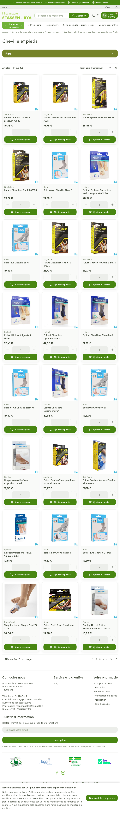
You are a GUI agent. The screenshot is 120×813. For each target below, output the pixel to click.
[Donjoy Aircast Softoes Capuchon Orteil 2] (20, 455)
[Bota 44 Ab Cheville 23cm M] (20, 383)
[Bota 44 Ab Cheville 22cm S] (60, 165)
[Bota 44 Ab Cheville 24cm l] (99, 528)
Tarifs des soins (102, 703)
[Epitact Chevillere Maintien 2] (99, 310)
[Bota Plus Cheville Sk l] (99, 383)
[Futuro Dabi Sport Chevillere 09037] (60, 600)
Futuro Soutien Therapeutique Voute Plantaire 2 (59, 481)
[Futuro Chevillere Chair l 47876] (20, 165)
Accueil (5, 31)
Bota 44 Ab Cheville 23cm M (19, 407)
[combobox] (52, 15)
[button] (60, 53)
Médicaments (52, 24)
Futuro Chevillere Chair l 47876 (20, 190)
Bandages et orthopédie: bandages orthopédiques (88, 31)
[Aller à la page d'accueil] (17, 15)
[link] (93, 658)
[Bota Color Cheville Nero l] (60, 528)
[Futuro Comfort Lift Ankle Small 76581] (60, 93)
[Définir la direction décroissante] (116, 67)
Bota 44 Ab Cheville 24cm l (97, 552)
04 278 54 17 (21, 696)
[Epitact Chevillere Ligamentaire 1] (60, 383)
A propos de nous (103, 683)
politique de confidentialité (92, 746)
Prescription (100, 699)
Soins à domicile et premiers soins (78, 24)
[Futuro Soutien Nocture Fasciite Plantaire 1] (99, 455)
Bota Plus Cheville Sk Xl (16, 262)
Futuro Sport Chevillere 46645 (98, 117)
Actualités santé (102, 691)
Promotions (35, 24)
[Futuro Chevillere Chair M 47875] (60, 238)
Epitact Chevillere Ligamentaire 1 (52, 409)
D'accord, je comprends (102, 798)
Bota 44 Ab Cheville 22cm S (57, 190)
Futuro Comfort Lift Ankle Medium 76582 (17, 119)
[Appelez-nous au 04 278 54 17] (93, 15)
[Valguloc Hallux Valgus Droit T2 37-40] (20, 600)
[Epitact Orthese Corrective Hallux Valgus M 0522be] (99, 165)
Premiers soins (53, 31)
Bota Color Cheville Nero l (57, 552)
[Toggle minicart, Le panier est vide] (104, 15)
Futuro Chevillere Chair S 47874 (99, 262)
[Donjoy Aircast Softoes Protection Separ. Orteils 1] (99, 600)
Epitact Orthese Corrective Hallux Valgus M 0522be (97, 191)
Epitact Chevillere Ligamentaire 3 (52, 336)
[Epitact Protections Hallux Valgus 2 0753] (20, 528)
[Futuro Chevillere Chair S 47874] (99, 238)
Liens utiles (99, 687)
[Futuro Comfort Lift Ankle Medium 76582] (20, 93)
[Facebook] (57, 773)
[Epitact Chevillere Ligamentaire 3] (60, 310)
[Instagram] (63, 773)
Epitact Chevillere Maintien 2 (98, 335)
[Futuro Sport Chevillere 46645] (99, 93)
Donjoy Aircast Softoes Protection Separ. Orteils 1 (96, 626)
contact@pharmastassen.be (27, 699)
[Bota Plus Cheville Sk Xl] (20, 238)
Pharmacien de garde (105, 695)
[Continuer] (116, 658)
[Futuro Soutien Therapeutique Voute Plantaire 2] (60, 455)
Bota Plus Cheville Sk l (94, 407)
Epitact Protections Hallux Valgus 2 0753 (17, 554)
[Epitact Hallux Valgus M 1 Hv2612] (20, 310)
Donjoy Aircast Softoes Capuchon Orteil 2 (16, 481)
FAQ (56, 683)
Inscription (60, 740)
